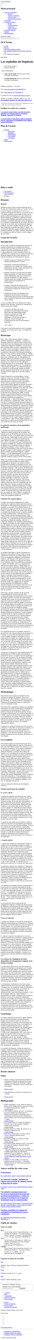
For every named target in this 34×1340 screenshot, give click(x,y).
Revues (10, 14)
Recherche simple (6, 36)
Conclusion (11, 138)
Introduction (11, 131)
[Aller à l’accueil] (5, 1)
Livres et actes (12, 17)
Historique (11, 133)
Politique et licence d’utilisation (13, 1334)
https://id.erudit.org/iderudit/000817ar (15, 89)
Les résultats (11, 136)
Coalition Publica (13, 25)
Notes (6, 139)
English (6, 32)
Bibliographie (8, 141)
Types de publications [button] (10, 12)
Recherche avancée (9, 30)
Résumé (6, 130)
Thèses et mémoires (13, 15)
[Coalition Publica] (6, 1327)
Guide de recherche (10, 1297)
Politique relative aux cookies (12, 1333)
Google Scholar (8, 1109)
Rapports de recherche (14, 19)
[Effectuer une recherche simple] (1, 3)
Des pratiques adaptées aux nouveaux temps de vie (16, 100)
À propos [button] (7, 22)
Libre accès (11, 27)
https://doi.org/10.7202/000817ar (13, 92)
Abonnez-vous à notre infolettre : (11, 1286)
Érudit (10, 24)
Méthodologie (12, 134)
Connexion (7, 20)
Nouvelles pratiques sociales (12, 49)
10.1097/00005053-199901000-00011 (15, 1156)
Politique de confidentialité (12, 1331)
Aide (5, 1294)
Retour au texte (8, 1089)
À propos (12, 22)
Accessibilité (8, 1296)
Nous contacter (8, 1299)
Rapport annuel (12, 28)
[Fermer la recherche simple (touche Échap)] (3, 3)
